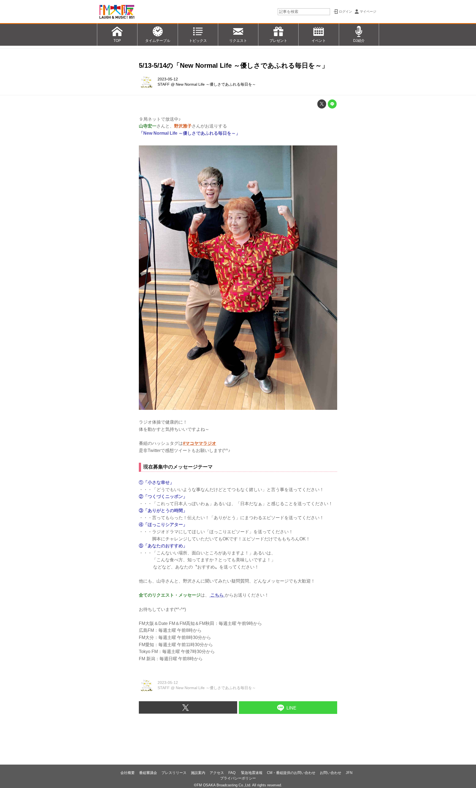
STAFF (164, 84)
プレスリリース (173, 773)
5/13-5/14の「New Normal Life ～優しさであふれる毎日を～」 (233, 65)
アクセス (217, 773)
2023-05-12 (168, 79)
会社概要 (127, 773)
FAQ (232, 773)
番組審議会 (148, 773)
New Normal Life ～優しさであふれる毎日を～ (216, 84)
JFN (349, 773)
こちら (217, 595)
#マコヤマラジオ (199, 443)
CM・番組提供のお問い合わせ (291, 773)
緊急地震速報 (252, 773)
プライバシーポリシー (238, 778)
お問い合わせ (330, 773)
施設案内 (198, 773)
